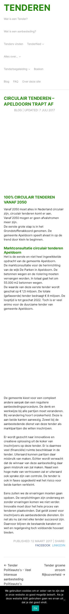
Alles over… (11, 56)
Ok (35, 608)
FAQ (15, 81)
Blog (6, 81)
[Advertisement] (34, 153)
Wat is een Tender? (16, 18)
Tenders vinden (13, 43)
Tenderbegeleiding (15, 69)
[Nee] (64, 600)
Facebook (42, 545)
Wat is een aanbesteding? (20, 31)
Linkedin (58, 545)
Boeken (38, 69)
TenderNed (34, 43)
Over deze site (31, 81)
